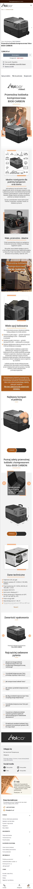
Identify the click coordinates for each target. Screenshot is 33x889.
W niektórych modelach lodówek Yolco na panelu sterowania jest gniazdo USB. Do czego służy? (17, 725)
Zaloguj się (6, 755)
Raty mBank (5, 828)
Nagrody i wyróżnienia (8, 880)
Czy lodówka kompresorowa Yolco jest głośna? (17, 705)
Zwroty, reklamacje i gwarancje (10, 819)
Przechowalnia (6, 840)
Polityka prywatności (8, 859)
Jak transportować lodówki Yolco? (15, 681)
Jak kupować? (6, 866)
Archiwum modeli (9, 9)
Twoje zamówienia (7, 835)
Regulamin (5, 825)
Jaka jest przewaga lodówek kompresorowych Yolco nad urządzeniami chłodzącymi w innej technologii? (15, 664)
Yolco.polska (9, 767)
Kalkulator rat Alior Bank (8, 821)
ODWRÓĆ (11, 450)
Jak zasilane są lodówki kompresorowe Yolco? (17, 688)
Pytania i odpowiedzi (8, 823)
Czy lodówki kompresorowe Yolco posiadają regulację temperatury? (15, 674)
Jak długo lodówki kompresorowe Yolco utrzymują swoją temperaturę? (17, 696)
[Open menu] (31, 5)
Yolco (2, 9)
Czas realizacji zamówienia (9, 849)
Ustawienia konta (7, 837)
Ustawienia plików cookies (9, 861)
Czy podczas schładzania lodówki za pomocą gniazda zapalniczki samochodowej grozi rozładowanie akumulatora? (16, 714)
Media (4, 878)
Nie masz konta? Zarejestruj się (11, 752)
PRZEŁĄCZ (11, 533)
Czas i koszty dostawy (8, 847)
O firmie (4, 875)
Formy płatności (7, 852)
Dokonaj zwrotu (7, 863)
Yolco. (7, 770)
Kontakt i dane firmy (8, 873)
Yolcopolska (23, 770)
